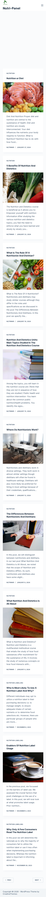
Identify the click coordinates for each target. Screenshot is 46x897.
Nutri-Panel (11, 8)
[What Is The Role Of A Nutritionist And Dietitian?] (23, 274)
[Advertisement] (23, 41)
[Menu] (42, 5)
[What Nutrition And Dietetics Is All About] (23, 623)
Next (37, 880)
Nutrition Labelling (15, 683)
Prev (9, 880)
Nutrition (11, 73)
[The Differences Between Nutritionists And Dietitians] (23, 536)
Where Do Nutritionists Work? (22, 429)
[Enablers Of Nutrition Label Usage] (23, 767)
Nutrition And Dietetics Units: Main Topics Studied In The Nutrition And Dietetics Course (23, 342)
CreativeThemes (10, 894)
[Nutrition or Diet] (23, 97)
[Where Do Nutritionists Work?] (23, 449)
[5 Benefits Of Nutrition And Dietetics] (23, 187)
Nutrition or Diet (15, 78)
